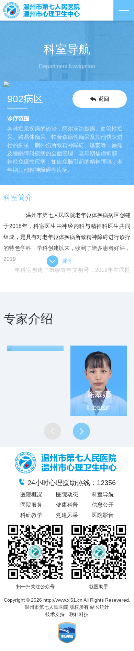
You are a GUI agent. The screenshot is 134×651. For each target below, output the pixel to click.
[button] (52, 431)
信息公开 (103, 505)
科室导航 (103, 494)
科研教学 (31, 515)
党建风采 (67, 515)
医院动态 (67, 494)
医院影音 (103, 515)
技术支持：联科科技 (67, 614)
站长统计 (99, 607)
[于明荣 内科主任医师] (35, 348)
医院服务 (31, 505)
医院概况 (31, 494)
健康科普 (67, 505)
